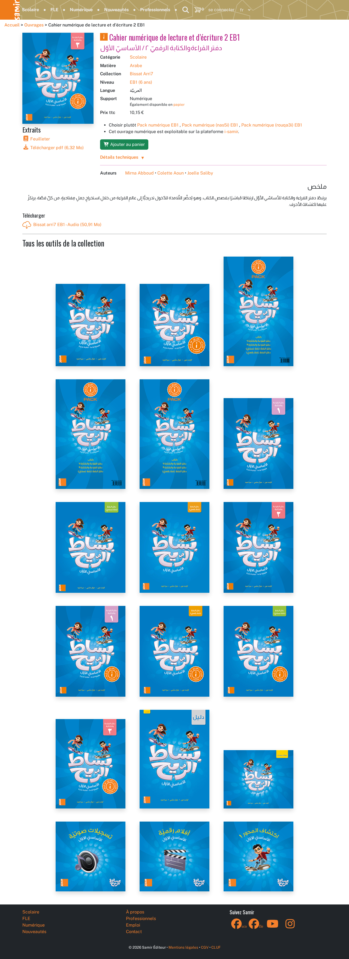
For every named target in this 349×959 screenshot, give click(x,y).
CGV (205, 947)
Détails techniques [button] (119, 157)
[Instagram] (290, 927)
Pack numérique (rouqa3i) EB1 (271, 125)
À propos (135, 912)
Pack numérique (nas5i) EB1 (210, 125)
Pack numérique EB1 (158, 125)
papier (179, 104)
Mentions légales (183, 947)
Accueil (12, 25)
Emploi (133, 925)
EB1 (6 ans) (141, 82)
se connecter (221, 9)
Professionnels (155, 9)
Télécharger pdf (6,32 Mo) (56, 147)
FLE (54, 9)
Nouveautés (116, 9)
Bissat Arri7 (141, 73)
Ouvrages (34, 25)
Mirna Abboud (139, 173)
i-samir (231, 131)
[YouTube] (272, 927)
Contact (134, 931)
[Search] (185, 10)
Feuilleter (39, 139)
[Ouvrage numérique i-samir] (104, 37)
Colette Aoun (170, 173)
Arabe (136, 65)
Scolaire (30, 9)
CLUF (216, 947)
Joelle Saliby (200, 173)
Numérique (81, 9)
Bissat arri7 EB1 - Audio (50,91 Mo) (67, 224)
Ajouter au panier (127, 144)
